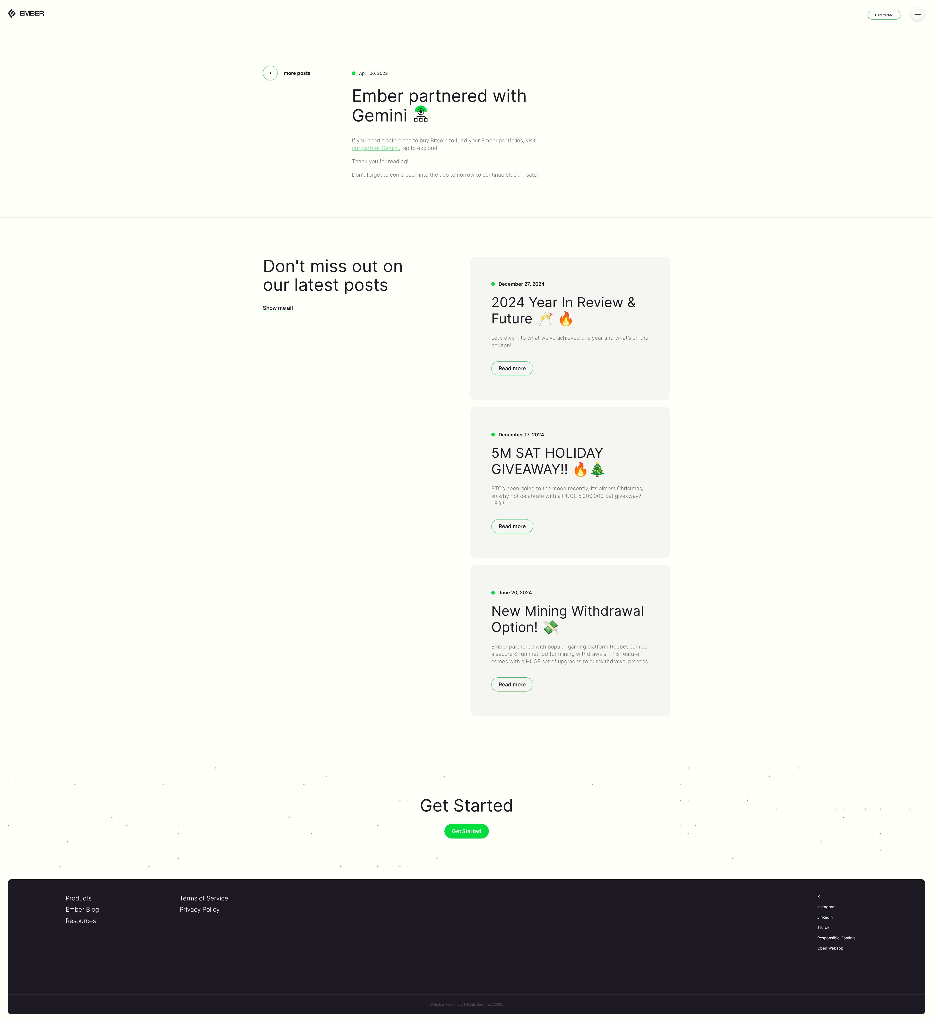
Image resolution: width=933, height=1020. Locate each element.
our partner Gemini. (376, 148)
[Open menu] (917, 13)
